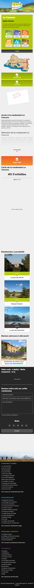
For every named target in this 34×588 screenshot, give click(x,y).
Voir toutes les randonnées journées (12, 491)
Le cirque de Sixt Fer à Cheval (10, 505)
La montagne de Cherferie (9, 502)
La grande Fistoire (6, 555)
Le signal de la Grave (7, 500)
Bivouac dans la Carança (8, 538)
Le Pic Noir (4, 519)
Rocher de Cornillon (7, 570)
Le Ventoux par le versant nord (10, 523)
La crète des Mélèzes (7, 515)
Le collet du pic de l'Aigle (8, 513)
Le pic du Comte (6, 468)
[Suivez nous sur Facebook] (32, 2)
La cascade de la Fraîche (8, 562)
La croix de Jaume (6, 507)
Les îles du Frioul (6, 489)
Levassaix (4, 558)
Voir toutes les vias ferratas (9, 576)
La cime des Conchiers (8, 504)
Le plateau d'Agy (6, 517)
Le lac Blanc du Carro (7, 481)
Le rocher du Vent (6, 556)
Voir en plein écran (17, 209)
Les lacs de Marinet (7, 539)
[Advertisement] (17, 229)
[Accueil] (17, 11)
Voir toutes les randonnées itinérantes (13, 542)
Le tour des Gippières (7, 477)
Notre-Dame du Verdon (8, 479)
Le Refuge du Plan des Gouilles (10, 536)
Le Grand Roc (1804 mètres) (9, 485)
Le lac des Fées (5, 472)
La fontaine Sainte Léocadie (9, 509)
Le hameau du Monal (7, 511)
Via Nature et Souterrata (8, 568)
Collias (3, 574)
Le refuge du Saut (6, 534)
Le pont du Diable (6, 564)
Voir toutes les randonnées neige (11, 525)
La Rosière (4, 551)
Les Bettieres (5, 553)
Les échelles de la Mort (8, 560)
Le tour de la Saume (7, 487)
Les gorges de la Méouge (8, 483)
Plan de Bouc (5, 566)
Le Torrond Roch (6, 466)
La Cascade (4, 572)
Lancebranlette (5, 470)
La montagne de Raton (8, 475)
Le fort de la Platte (6, 473)
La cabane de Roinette (8, 521)
